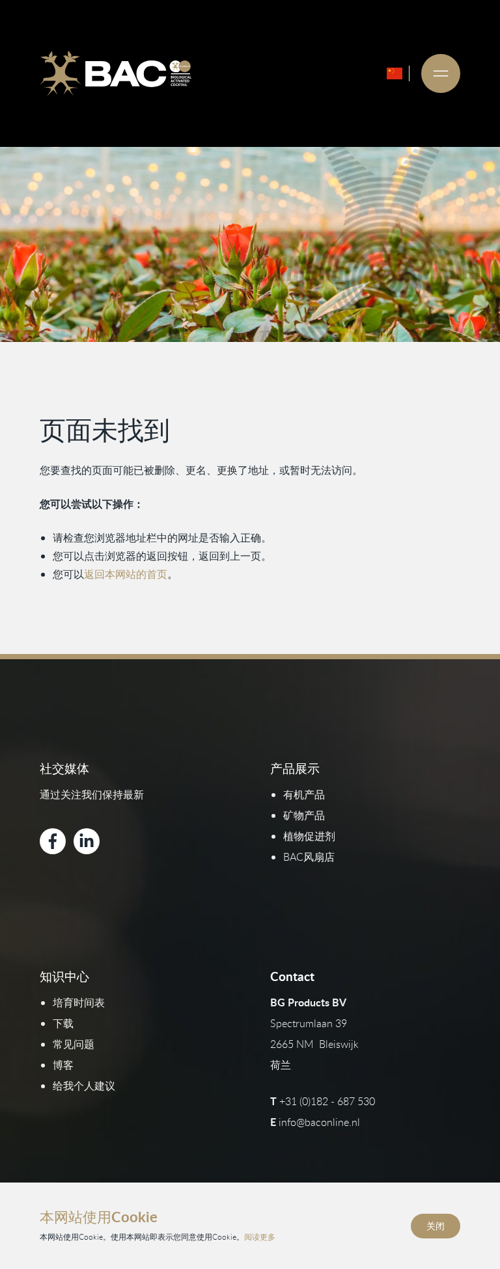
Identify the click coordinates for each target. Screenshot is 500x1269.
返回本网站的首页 (125, 574)
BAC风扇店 (309, 857)
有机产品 (304, 794)
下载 (63, 1023)
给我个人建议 (84, 1086)
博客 (63, 1065)
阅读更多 (259, 1236)
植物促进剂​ (309, 836)
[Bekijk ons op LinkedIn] (87, 841)
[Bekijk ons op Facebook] (53, 841)
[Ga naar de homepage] (115, 73)
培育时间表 (79, 1002)
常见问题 (73, 1044)
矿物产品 (304, 815)
